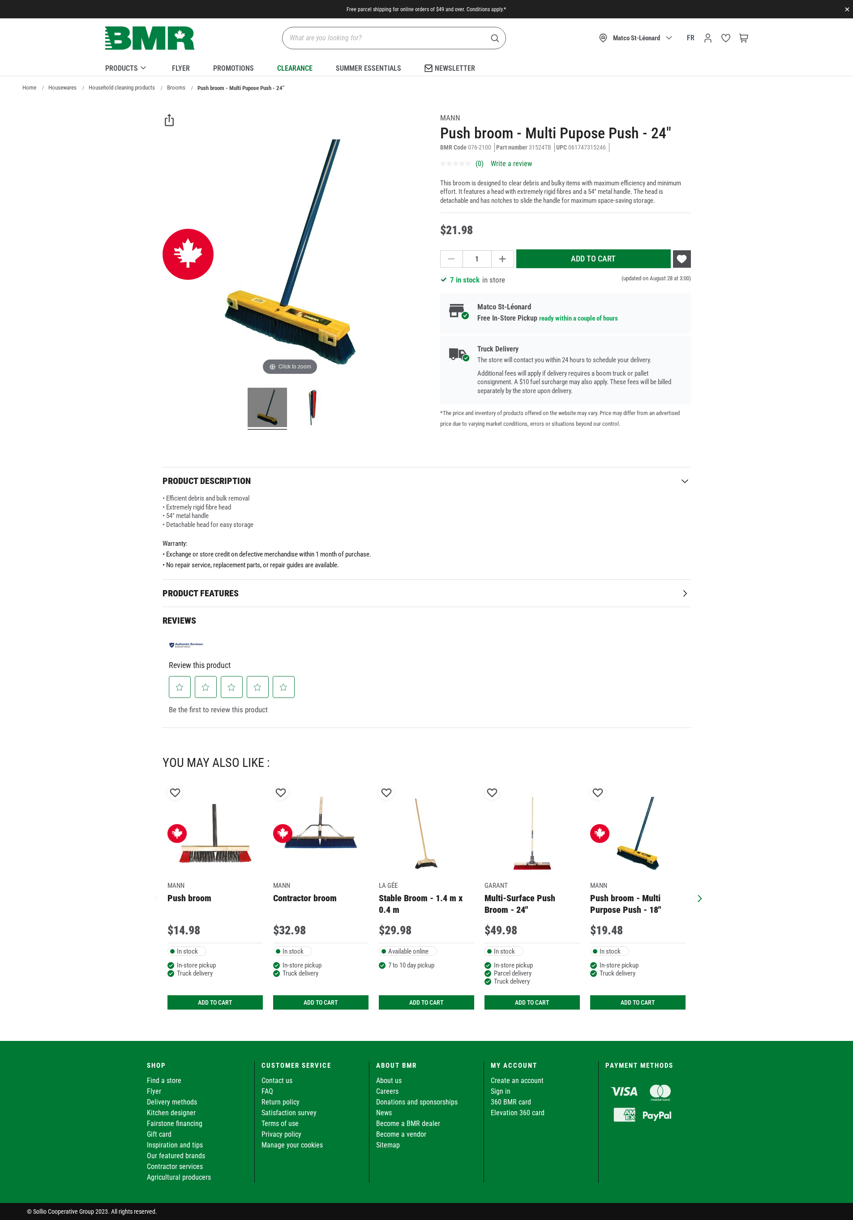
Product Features (201, 593)
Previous (155, 897)
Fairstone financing (174, 1123)
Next (697, 897)
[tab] (427, 480)
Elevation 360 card (517, 1113)
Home (29, 87)
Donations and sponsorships (417, 1102)
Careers (387, 1091)
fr (690, 38)
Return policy (280, 1102)
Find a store (164, 1080)
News (384, 1113)
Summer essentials (368, 68)
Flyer (181, 68)
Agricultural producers (179, 1177)
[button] (180, 687)
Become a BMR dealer (408, 1123)
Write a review (511, 163)
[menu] (426, 67)
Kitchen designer (171, 1113)
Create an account (517, 1080)
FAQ (267, 1091)
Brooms (176, 87)
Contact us (276, 1080)
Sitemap (388, 1145)
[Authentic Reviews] (187, 645)
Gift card (159, 1134)
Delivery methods (172, 1102)
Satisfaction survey (289, 1113)
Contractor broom (305, 898)
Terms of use (280, 1123)
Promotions (233, 68)
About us (389, 1080)
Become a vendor (401, 1134)
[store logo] (150, 38)
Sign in (500, 1091)
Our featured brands (176, 1156)
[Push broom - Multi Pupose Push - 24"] (267, 408)
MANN (450, 117)
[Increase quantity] (503, 259)
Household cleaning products (122, 87)
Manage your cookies (292, 1145)
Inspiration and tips (175, 1145)
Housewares (62, 87)
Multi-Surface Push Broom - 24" (519, 904)
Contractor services (175, 1166)
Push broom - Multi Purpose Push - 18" (625, 904)
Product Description (207, 480)
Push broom (189, 898)
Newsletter (455, 68)
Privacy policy (281, 1134)
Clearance (295, 68)
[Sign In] (707, 38)
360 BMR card (511, 1102)
